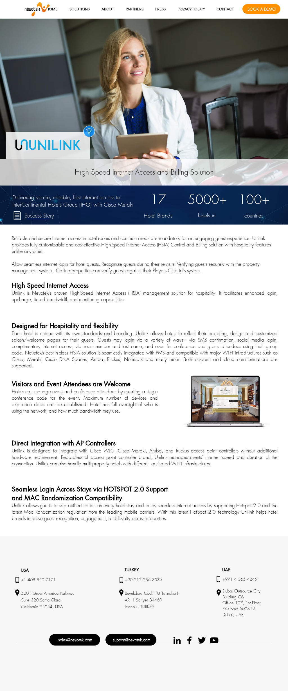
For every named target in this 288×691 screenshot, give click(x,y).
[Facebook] (189, 640)
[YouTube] (214, 640)
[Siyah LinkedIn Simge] (177, 640)
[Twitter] (202, 640)
